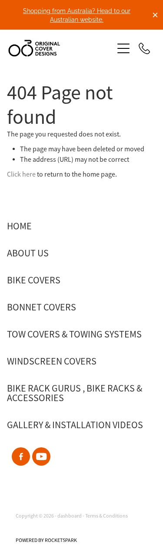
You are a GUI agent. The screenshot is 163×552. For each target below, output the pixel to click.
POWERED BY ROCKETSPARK (46, 540)
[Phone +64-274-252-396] (144, 48)
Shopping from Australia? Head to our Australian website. (76, 14)
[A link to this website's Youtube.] (41, 456)
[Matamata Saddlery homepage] (56, 48)
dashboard (69, 515)
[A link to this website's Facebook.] (21, 456)
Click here (21, 174)
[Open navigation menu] (123, 48)
